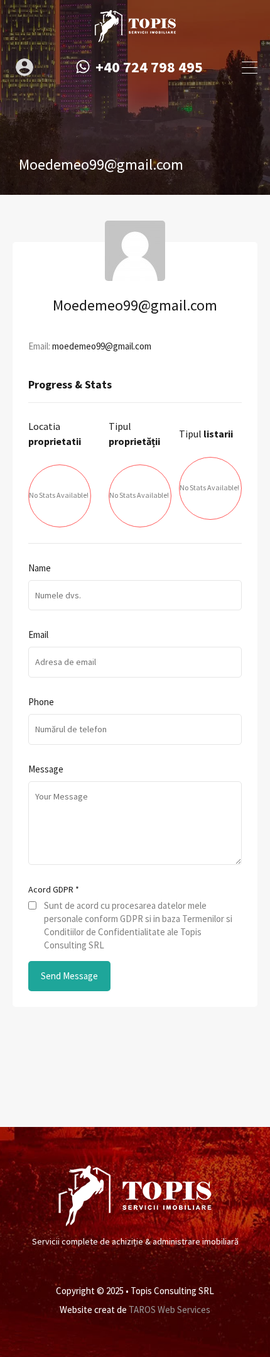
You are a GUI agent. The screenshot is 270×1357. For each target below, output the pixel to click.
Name (39, 568)
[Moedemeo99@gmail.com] (135, 275)
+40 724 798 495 (149, 67)
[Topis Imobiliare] (135, 37)
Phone (41, 702)
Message (45, 769)
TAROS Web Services (169, 1310)
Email (38, 634)
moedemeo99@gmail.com (101, 346)
